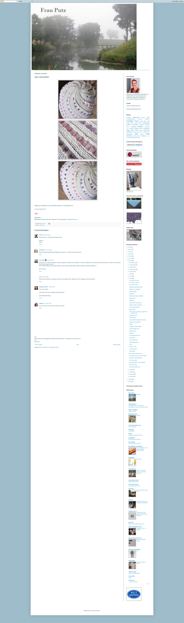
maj (131, 278)
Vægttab (138, 137)
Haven (140, 127)
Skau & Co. (132, 393)
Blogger (98, 610)
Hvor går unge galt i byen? (135, 443)
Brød (148, 117)
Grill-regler (132, 337)
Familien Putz (132, 121)
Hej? (137, 550)
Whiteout (131, 333)
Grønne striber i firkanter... (136, 305)
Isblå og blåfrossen (134, 328)
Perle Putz (140, 132)
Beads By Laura (133, 414)
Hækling (136, 128)
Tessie (148, 135)
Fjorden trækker (132, 411)
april (131, 369)
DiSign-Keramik (43, 287)
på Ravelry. (74, 219)
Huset (131, 128)
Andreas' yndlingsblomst (135, 358)
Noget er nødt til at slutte (134, 573)
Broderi (143, 117)
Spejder (142, 134)
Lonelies (138, 415)
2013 (129, 254)
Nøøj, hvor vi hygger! (134, 289)
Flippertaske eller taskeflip (136, 296)
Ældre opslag (116, 344)
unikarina (131, 429)
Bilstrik (131, 324)
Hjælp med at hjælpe (134, 322)
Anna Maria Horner (134, 480)
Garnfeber (135, 124)
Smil (41, 225)
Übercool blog (133, 364)
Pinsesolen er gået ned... (135, 302)
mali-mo (131, 500)
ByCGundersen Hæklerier (136, 446)
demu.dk (131, 522)
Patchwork (135, 132)
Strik (43, 225)
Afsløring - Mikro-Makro (135, 326)
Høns (141, 128)
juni (131, 276)
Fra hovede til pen (133, 484)
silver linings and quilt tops (135, 439)
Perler (145, 132)
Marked (141, 130)
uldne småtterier (132, 426)
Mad (136, 130)
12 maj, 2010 (51, 287)
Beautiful (131, 293)
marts (131, 372)
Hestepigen (147, 126)
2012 (129, 256)
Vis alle (148, 583)
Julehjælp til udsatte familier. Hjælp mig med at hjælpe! (141, 514)
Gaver (142, 124)
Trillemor (41, 303)
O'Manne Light (132, 572)
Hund (128, 128)
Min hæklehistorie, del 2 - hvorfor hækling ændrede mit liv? (142, 449)
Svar (40, 244)
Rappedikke (132, 560)
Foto (148, 121)
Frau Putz (41, 260)
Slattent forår (132, 331)
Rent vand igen (133, 360)
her (67, 219)
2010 (129, 260)
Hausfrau (134, 126)
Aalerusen (131, 580)
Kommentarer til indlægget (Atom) (50, 347)
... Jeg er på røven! (133, 581)
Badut (130, 433)
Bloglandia (136, 117)
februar (132, 374)
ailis (40, 276)
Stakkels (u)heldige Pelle (135, 287)
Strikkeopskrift (136, 135)
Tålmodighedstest (134, 342)
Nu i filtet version (133, 284)
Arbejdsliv (129, 117)
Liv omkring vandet (134, 307)
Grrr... (128, 126)
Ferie (141, 121)
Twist (130, 344)
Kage (128, 130)
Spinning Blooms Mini (133, 481)
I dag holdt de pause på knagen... (138, 320)
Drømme (147, 119)
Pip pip (130, 577)
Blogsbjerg (131, 457)
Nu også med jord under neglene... (138, 355)
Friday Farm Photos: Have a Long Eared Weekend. (141, 472)
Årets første (132, 351)
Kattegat (138, 394)
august (131, 271)
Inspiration (146, 128)
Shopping (129, 134)
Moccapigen (132, 442)
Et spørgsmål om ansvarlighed (137, 362)
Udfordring (133, 137)
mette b (41, 235)
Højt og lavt (132, 309)
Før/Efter (129, 124)
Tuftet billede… (132, 431)
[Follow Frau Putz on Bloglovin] (135, 145)
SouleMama (132, 438)
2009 (129, 379)
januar (131, 376)
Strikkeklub (129, 136)
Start (77, 344)
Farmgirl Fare (132, 469)
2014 (129, 251)
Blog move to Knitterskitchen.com (136, 524)
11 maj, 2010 (47, 235)
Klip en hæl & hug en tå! (135, 538)
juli (130, 274)
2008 (129, 381)
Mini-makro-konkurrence (135, 353)
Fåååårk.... (132, 300)
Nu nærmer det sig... (134, 282)
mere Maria (132, 576)
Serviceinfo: (139, 459)
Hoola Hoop (132, 317)
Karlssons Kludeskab (134, 549)
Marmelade (147, 130)
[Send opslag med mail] (49, 223)
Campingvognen (131, 119)
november (132, 265)
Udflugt (128, 137)
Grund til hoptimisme (134, 367)
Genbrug (147, 124)
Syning (143, 136)
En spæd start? (133, 349)
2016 (129, 247)
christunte (42, 250)
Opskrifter (129, 132)
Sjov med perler (133, 340)
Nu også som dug (134, 280)
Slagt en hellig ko (133, 409)
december (132, 262)
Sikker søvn (132, 298)
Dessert (140, 119)
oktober (132, 267)
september (132, 269)
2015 (129, 249)
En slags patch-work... (135, 335)
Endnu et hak (132, 346)
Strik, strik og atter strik (135, 526)
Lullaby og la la (133, 511)
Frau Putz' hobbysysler (142, 123)
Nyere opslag (38, 344)
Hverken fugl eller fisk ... (135, 425)
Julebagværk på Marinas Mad (135, 435)
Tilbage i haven (133, 315)
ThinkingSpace (133, 404)
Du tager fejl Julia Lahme (134, 485)
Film (145, 121)
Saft (149, 132)
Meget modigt (132, 291)
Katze (132, 130)
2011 (129, 258)
